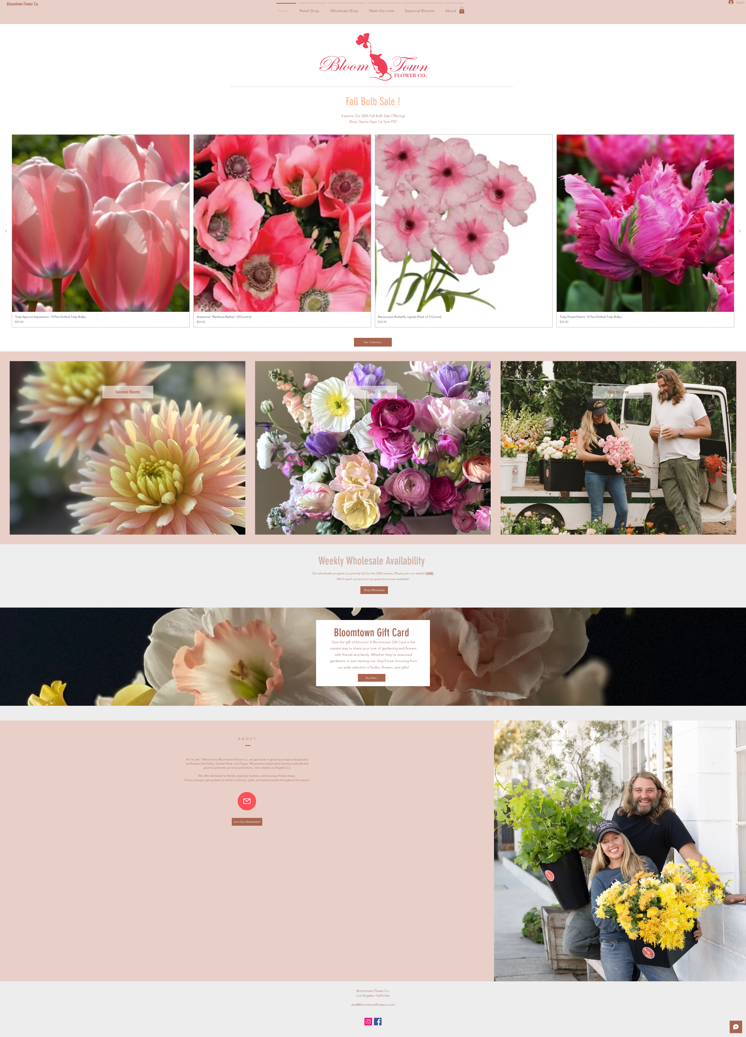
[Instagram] (368, 1021)
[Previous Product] (6, 231)
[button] (462, 10)
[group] (373, 231)
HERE (430, 573)
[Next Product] (739, 231)
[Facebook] (378, 1021)
